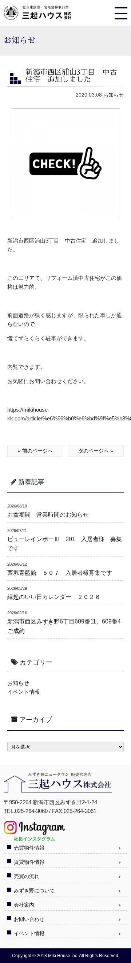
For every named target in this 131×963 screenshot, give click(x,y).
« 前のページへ (35, 451)
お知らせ (113, 95)
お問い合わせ (29, 919)
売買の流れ (26, 876)
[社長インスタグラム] (34, 838)
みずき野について (34, 890)
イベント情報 (23, 692)
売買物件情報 (29, 848)
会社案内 (24, 905)
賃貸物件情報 (29, 862)
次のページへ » (95, 451)
